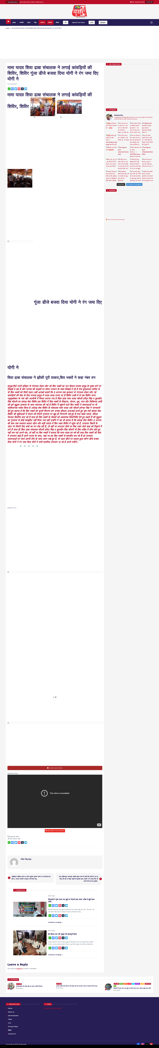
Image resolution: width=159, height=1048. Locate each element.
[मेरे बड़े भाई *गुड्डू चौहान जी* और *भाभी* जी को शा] (135, 176)
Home (8, 28)
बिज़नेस (50, 22)
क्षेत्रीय (72, 983)
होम (66, 986)
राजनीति (22, 22)
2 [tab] (55, 697)
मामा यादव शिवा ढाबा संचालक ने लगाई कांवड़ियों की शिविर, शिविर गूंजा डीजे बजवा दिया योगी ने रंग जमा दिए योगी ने (36, 28)
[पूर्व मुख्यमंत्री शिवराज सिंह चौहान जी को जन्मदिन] (123, 176)
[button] (148, 979)
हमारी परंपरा (99, 983)
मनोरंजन (42, 22)
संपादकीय (89, 983)
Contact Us (12, 1034)
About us (11, 1012)
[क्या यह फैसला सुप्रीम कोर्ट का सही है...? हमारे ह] (147, 140)
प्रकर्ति (80, 983)
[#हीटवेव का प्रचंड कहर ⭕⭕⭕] (111, 152)
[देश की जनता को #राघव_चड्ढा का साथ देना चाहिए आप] (147, 164)
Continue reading (55, 922)
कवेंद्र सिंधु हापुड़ (26, 859)
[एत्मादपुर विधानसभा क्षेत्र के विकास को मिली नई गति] (111, 176)
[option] (30, 986)
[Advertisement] (79, 45)
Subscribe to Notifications (53, 1008)
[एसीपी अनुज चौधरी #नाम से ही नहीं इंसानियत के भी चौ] (147, 176)
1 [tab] (53, 697)
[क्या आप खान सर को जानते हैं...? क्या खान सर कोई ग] (123, 127)
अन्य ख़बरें (10, 983)
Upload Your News (78, 22)
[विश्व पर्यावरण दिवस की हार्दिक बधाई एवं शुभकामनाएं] (135, 127)
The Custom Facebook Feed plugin (116, 219)
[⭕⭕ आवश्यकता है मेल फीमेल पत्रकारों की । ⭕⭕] (111, 127)
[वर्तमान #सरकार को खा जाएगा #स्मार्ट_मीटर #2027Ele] (135, 152)
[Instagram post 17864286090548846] (147, 152)
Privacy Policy (13, 1026)
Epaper (103, 22)
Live (91, 22)
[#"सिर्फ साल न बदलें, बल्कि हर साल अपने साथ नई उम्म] (123, 164)
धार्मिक (76, 983)
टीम (65, 22)
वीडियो (57, 22)
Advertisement (13, 1015)
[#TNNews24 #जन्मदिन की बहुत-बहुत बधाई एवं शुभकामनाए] (147, 127)
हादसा (28, 22)
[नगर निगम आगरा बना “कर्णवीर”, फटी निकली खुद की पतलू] (123, 140)
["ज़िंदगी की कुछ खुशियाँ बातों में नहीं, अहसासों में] (135, 164)
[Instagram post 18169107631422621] (123, 152)
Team (10, 1019)
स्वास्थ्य (93, 983)
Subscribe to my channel (55, 830)
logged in (19, 968)
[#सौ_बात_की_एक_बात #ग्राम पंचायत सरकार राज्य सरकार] (111, 164)
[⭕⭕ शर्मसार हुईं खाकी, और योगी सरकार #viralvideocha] (111, 140)
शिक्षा (35, 22)
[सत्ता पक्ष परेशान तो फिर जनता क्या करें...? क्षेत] (135, 140)
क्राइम (14, 22)
